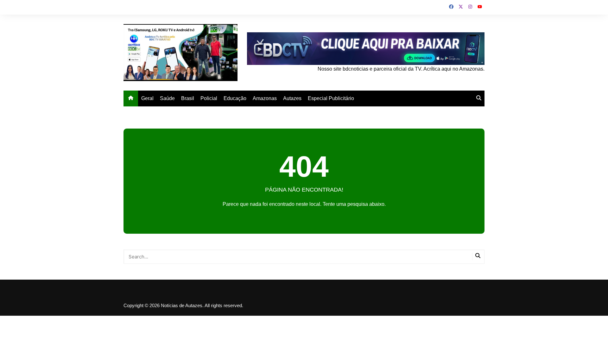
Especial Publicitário (331, 98)
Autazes (292, 98)
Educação (235, 98)
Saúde (167, 98)
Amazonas (265, 98)
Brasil (187, 98)
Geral (147, 98)
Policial (208, 98)
